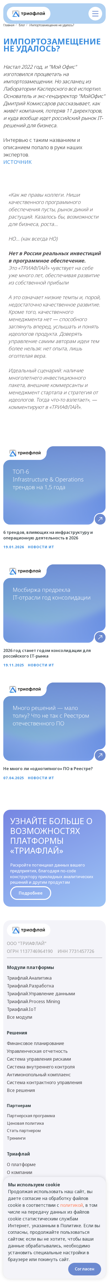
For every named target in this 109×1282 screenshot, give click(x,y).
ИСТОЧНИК (17, 162)
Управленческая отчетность (37, 1051)
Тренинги (16, 1138)
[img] (28, 14)
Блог (22, 25)
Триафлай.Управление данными (41, 993)
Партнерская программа (31, 1115)
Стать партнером (24, 1130)
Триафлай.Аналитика (29, 978)
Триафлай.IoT (21, 1009)
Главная (8, 25)
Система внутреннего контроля (41, 1067)
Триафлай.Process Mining (33, 1001)
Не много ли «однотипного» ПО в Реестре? (48, 768)
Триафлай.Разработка (30, 986)
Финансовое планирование (35, 1043)
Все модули (19, 1017)
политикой (71, 1205)
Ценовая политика (25, 1123)
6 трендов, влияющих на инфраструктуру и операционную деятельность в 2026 (48, 535)
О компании (19, 1172)
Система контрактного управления (44, 1082)
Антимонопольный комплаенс (39, 1074)
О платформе (21, 1164)
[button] (95, 13)
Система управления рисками (39, 1059)
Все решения (21, 1090)
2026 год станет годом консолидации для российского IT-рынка (47, 653)
